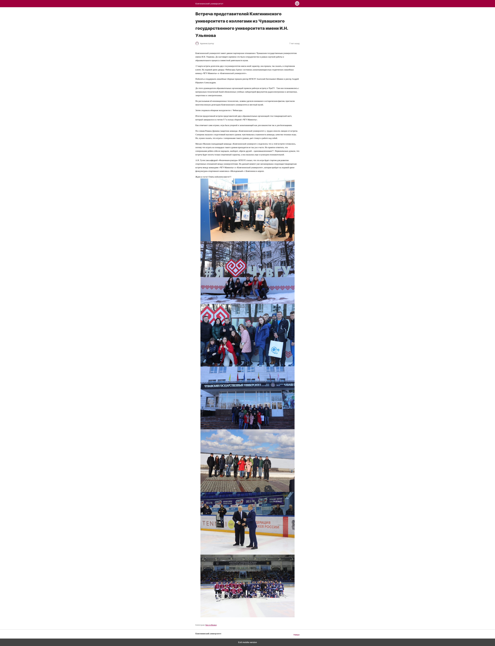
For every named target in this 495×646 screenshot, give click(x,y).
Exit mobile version (247, 642)
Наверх (297, 635)
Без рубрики (211, 625)
